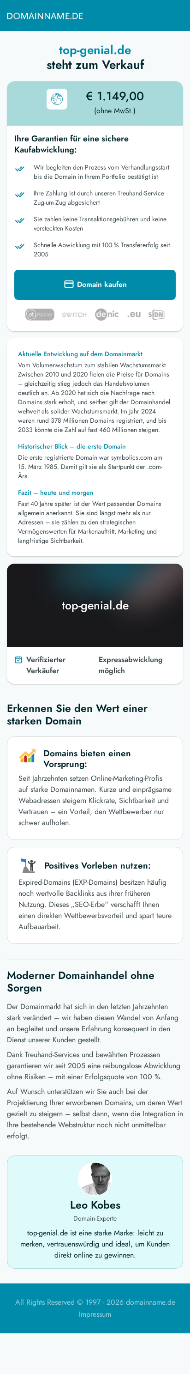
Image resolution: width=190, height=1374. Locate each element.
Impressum (95, 1314)
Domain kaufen (102, 284)
